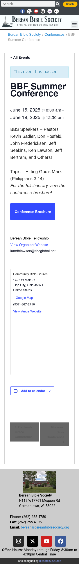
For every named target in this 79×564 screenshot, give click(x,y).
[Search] (57, 4)
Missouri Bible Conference (55, 432)
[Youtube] (36, 11)
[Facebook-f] (22, 11)
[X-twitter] (29, 11)
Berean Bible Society (24, 34)
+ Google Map (23, 297)
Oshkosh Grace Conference (23, 432)
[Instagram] (43, 11)
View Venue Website (27, 311)
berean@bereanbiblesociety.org (45, 527)
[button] (74, 24)
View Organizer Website (29, 244)
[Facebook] (60, 541)
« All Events (20, 57)
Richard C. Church (50, 560)
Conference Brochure (33, 211)
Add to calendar (33, 390)
